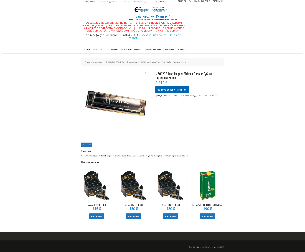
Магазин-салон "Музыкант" (152, 16)
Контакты (182, 49)
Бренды (114, 49)
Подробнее (96, 216)
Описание (86, 144)
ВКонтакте (174, 35)
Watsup (133, 37)
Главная (86, 49)
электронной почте (153, 35)
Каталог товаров (100, 49)
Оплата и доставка (153, 49)
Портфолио (169, 49)
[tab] (86, 145)
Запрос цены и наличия (131, 49)
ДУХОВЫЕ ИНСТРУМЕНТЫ (115, 62)
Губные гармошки (132, 62)
